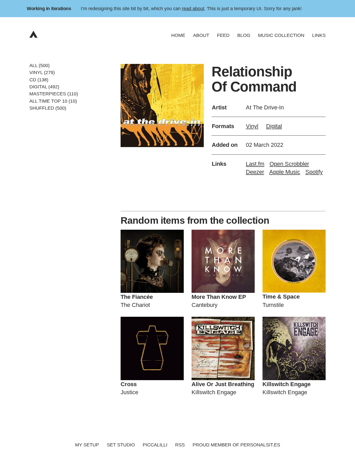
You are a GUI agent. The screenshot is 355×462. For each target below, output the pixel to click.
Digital (274, 126)
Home (178, 35)
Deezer (255, 172)
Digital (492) (44, 86)
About (201, 35)
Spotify (314, 172)
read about (193, 8)
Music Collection (281, 35)
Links (319, 35)
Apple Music (284, 172)
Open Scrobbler (289, 164)
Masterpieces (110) (53, 93)
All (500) (39, 65)
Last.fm (255, 164)
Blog (243, 35)
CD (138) (38, 79)
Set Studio (121, 444)
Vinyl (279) (42, 72)
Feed (223, 35)
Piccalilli (155, 444)
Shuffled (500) (47, 108)
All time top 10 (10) (53, 100)
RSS (180, 444)
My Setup (87, 444)
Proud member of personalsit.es (236, 444)
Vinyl (252, 126)
